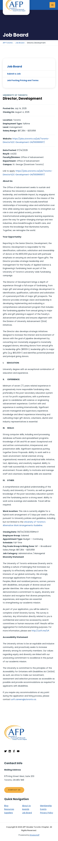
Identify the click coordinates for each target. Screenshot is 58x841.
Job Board (14, 66)
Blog (6, 805)
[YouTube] (18, 751)
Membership (46, 805)
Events (43, 809)
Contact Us (14, 790)
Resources (9, 809)
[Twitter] (5, 751)
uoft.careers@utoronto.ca (23, 699)
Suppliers (8, 812)
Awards (25, 809)
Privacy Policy (46, 812)
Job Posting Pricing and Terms (22, 80)
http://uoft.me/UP (40, 630)
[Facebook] (14, 751)
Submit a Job (14, 73)
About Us (26, 805)
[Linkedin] (9, 751)
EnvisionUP (35, 835)
